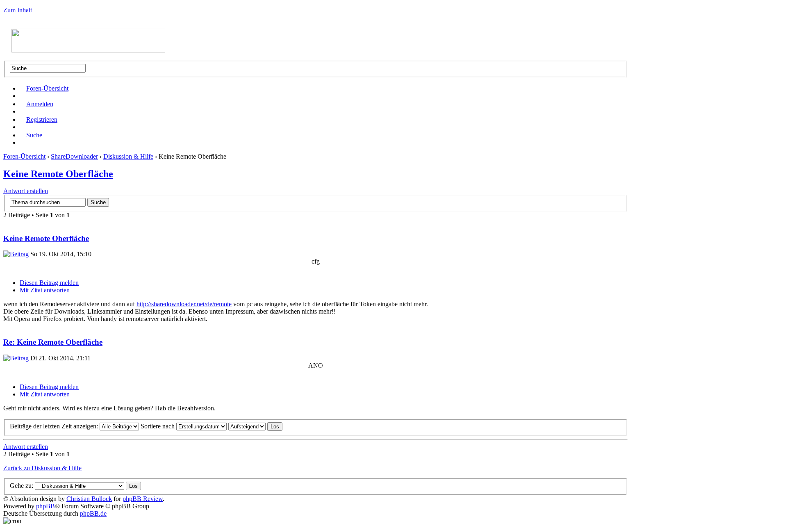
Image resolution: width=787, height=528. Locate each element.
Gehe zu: (21, 485)
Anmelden (39, 103)
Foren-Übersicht (47, 88)
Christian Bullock (89, 498)
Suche (34, 135)
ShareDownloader (74, 156)
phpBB (45, 506)
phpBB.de (93, 513)
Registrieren (41, 119)
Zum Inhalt (17, 10)
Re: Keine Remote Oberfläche (52, 342)
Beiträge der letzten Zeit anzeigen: (55, 426)
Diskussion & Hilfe (128, 156)
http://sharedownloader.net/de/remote (184, 303)
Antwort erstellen (25, 190)
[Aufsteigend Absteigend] (255, 426)
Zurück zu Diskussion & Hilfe (42, 467)
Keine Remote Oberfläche (58, 173)
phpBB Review (143, 498)
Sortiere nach (158, 426)
